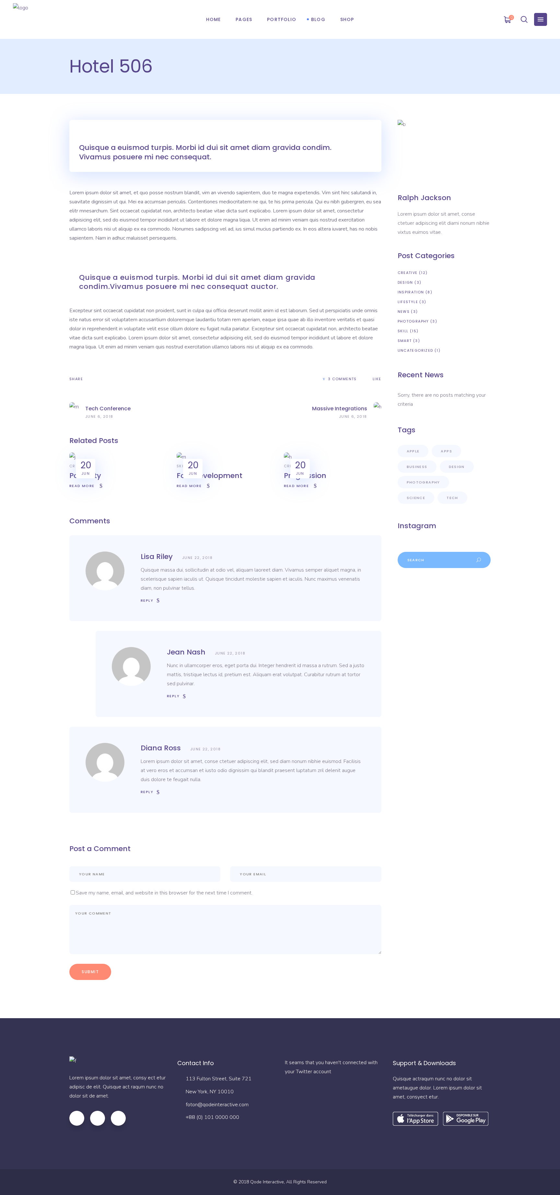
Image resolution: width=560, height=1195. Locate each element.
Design (405, 282)
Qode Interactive (267, 1182)
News (404, 311)
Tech (452, 497)
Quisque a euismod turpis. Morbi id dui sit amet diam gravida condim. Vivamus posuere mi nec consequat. (205, 152)
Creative (408, 272)
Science (416, 497)
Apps (446, 451)
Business (417, 466)
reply (147, 600)
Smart (405, 340)
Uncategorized (415, 350)
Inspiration (411, 292)
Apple (413, 451)
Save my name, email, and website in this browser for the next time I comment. (164, 892)
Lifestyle (408, 301)
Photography (413, 321)
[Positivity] (72, 457)
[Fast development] (181, 457)
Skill (182, 466)
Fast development (209, 476)
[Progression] (288, 457)
